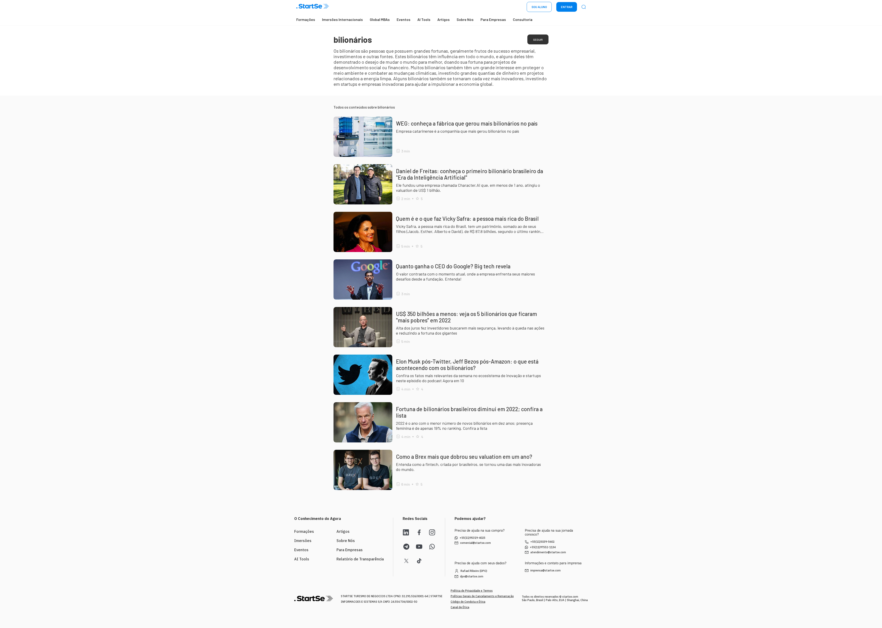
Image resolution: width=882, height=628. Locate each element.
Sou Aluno (539, 7)
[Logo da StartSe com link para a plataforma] (312, 7)
